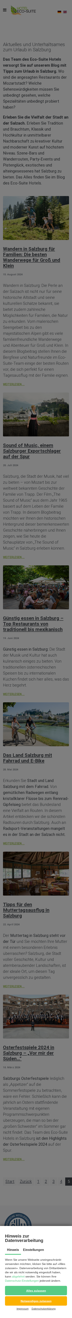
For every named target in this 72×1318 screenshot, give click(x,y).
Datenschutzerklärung (44, 1308)
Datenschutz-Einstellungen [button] (22, 1280)
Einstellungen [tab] (33, 1250)
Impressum (23, 1308)
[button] (36, 1290)
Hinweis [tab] (13, 1250)
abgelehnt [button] (18, 1276)
